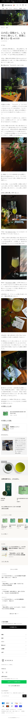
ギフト (10, 8)
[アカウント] (20, 5)
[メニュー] (26, 5)
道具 (7, 8)
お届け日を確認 (4, 508)
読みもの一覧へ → (14, 613)
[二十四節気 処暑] (14, 5)
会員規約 (3, 712)
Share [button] (4, 45)
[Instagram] (6, 672)
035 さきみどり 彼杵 (11, 282)
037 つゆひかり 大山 (11, 232)
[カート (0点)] (23, 5)
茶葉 (3, 8)
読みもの (15, 8)
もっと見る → (4, 534)
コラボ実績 (19, 709)
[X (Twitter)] (2, 672)
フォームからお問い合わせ (14, 685)
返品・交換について (16, 711)
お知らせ (3, 709)
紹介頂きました (13, 709)
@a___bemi (18, 453)
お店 (24, 8)
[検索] (17, 5)
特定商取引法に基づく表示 (6, 711)
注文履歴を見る (13, 627)
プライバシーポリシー (10, 712)
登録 (24, 695)
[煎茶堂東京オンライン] (6, 5)
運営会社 (7, 709)
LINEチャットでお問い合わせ (14, 681)
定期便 (20, 8)
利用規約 (23, 711)
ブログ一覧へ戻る (5, 561)
